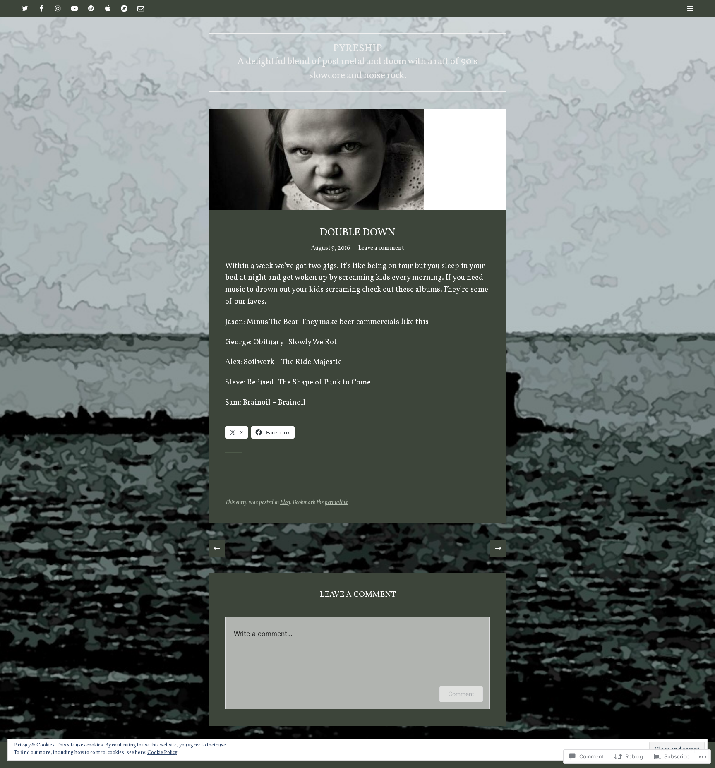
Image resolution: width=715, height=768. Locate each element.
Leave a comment (381, 248)
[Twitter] (25, 8)
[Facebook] (41, 8)
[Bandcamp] (124, 8)
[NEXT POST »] (498, 548)
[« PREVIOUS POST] (217, 548)
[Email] (140, 8)
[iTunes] (107, 8)
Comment (461, 693)
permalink (336, 502)
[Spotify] (91, 8)
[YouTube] (74, 8)
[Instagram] (58, 8)
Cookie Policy (162, 752)
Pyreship (357, 48)
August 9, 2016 (330, 248)
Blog (285, 502)
